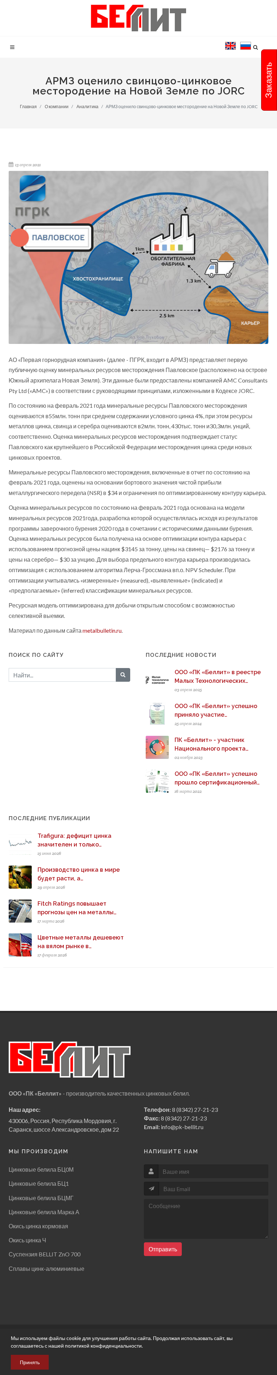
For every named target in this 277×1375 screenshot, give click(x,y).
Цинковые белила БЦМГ (41, 1197)
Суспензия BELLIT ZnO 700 (44, 1254)
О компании (57, 106)
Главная (28, 106)
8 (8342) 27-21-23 (195, 1109)
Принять (30, 1362)
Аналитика (87, 106)
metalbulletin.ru (102, 630)
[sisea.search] (11, 64)
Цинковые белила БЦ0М (41, 1169)
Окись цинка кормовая (38, 1226)
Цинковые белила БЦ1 (39, 1183)
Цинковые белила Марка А (44, 1211)
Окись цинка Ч (27, 1240)
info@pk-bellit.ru (182, 1126)
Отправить (163, 1249)
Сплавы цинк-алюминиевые (46, 1268)
